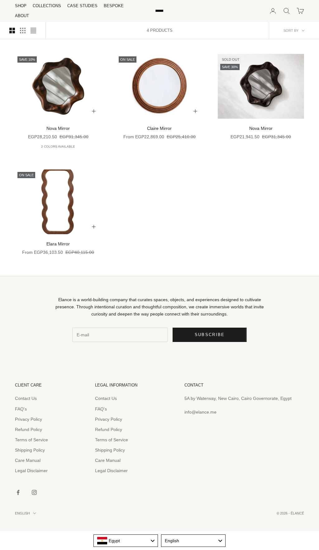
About (22, 15)
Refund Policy (28, 429)
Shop (20, 5)
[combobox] (125, 540)
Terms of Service (31, 439)
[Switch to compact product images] (33, 30)
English (22, 513)
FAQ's (21, 408)
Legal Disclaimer (31, 470)
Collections (47, 5)
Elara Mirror (58, 243)
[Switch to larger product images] (12, 30)
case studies (82, 5)
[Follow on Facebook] (18, 492)
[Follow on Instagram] (34, 492)
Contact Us (26, 398)
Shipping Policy (30, 450)
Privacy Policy (28, 419)
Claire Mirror (159, 128)
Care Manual (27, 460)
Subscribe (210, 334)
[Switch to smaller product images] (23, 30)
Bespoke (114, 5)
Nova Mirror (58, 128)
